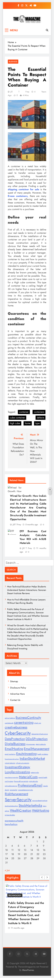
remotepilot (13, 790)
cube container (17, 417)
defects (40, 417)
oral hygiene (9, 781)
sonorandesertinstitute (39, 800)
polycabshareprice (11, 786)
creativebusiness (16, 727)
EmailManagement (36, 748)
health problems (42, 754)
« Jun (7, 870)
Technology (14, 895)
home (27, 423)
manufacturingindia (11, 777)
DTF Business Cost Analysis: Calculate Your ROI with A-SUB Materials (33, 537)
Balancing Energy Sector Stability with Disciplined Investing (25, 646)
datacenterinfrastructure (40, 734)
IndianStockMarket (32, 758)
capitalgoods (9, 723)
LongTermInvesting (17, 772)
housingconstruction (12, 759)
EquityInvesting (26, 753)
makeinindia (35, 772)
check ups (37, 723)
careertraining (23, 722)
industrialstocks (10, 763)
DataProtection (15, 738)
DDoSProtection (37, 738)
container (23, 412)
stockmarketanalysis (11, 806)
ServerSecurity (18, 799)
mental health (42, 777)
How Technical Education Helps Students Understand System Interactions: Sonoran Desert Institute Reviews (26, 590)
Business (13, 61)
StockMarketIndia (30, 805)
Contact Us (15, 700)
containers (39, 412)
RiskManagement (16, 794)
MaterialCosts (28, 777)
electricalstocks (41, 744)
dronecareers (30, 744)
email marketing (10, 754)
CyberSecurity (18, 733)
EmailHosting (14, 748)
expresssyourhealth (14, 820)
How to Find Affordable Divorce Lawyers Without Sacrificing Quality (26, 601)
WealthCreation (20, 810)
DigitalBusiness (15, 743)
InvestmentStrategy (17, 767)
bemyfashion (11, 824)
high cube (15, 423)
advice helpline (10, 718)
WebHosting (40, 810)
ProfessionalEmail (30, 785)
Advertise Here (17, 694)
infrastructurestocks (22, 763)
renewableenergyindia (25, 790)
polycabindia (33, 781)
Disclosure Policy (18, 687)
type (37, 423)
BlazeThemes (28, 970)
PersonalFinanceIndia (21, 781)
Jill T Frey (19, 91)
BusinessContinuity (28, 717)
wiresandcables (10, 815)
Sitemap (14, 681)
